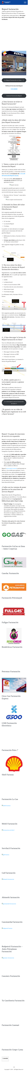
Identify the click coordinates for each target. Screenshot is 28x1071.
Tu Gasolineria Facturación (13, 1000)
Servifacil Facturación (11, 848)
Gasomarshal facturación (12, 922)
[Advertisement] (14, 36)
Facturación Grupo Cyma (12, 1049)
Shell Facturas (8, 774)
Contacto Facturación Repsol (14, 95)
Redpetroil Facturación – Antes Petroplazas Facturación (12, 949)
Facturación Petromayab (12, 598)
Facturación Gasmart (10, 1025)
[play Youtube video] (14, 423)
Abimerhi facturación (11, 897)
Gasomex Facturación (11, 976)
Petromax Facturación (11, 671)
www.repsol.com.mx (11, 468)
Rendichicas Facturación (12, 647)
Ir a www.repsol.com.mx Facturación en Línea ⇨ (14, 402)
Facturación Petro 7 (10, 750)
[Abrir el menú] (14, 1067)
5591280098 (14, 89)
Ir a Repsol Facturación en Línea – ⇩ (14, 80)
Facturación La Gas (10, 799)
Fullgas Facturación (10, 622)
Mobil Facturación (9, 824)
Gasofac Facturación (10, 573)
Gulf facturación (8, 873)
